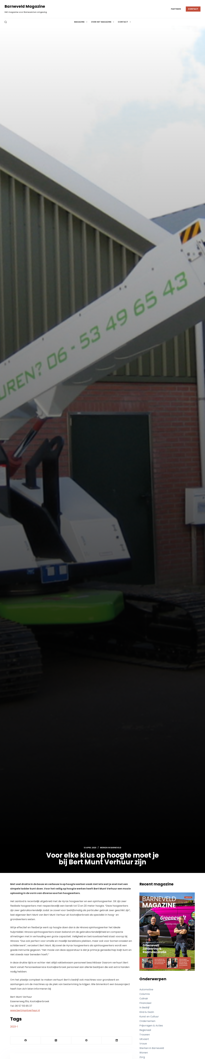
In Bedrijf (144, 1007)
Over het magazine (101, 22)
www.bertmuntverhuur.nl (25, 1010)
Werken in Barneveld (110, 847)
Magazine (79, 22)
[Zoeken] (6, 22)
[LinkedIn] (117, 1040)
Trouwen (144, 1034)
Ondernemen (147, 1021)
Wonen (143, 1052)
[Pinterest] (86, 1040)
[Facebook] (25, 1040)
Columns (144, 994)
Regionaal (145, 1030)
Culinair (143, 998)
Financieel (145, 1003)
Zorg (142, 1057)
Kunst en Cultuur (149, 1016)
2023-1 (14, 1026)
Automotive (146, 989)
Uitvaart (144, 1039)
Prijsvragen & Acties (151, 1025)
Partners (176, 9)
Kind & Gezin (146, 1012)
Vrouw (143, 1043)
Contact (193, 9)
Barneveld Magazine (25, 6)
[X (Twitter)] (56, 1040)
